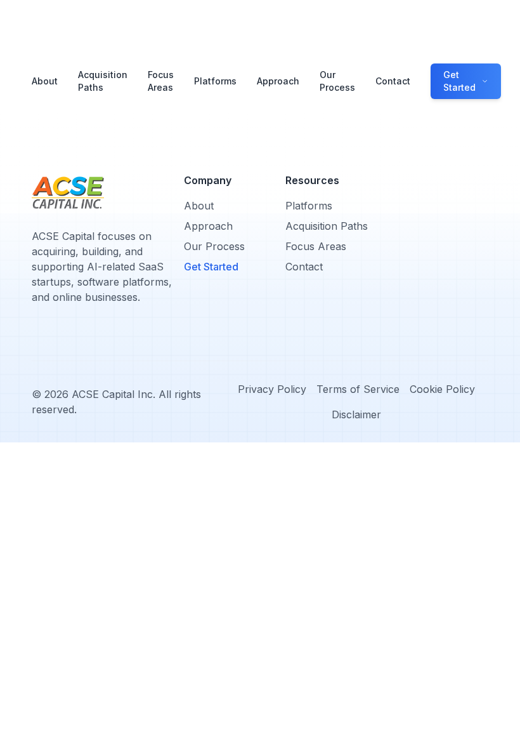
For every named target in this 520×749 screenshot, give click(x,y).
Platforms (215, 81)
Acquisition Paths (102, 81)
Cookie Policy (442, 389)
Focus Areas (161, 81)
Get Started (211, 266)
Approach (278, 81)
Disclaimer (356, 414)
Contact (392, 81)
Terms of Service (358, 389)
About (45, 81)
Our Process (337, 81)
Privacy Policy (272, 389)
